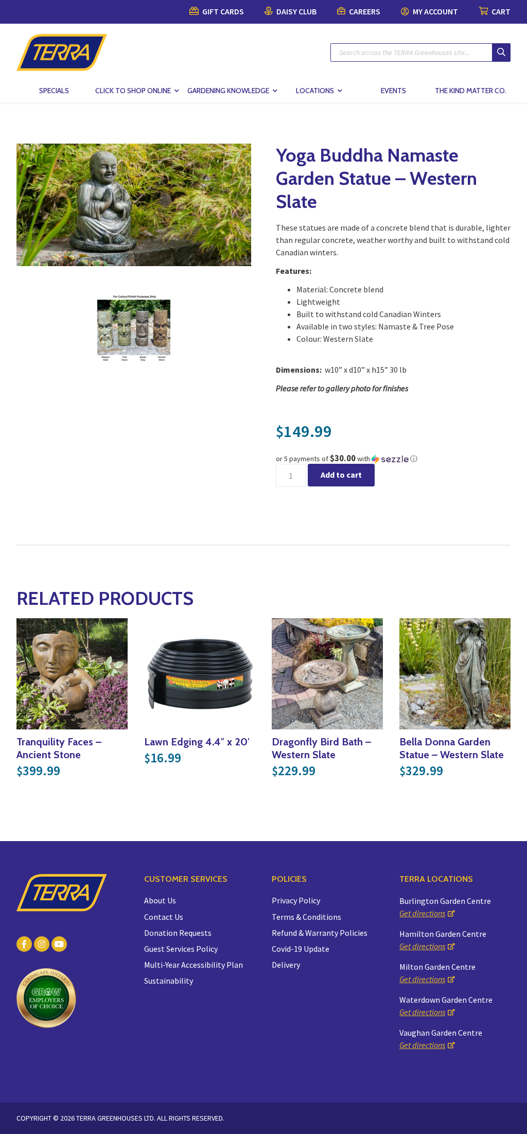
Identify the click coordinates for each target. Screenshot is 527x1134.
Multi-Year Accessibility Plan (193, 964)
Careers (363, 11)
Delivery (286, 964)
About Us (160, 900)
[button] (393, 458)
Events (393, 90)
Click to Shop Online (133, 90)
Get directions (422, 913)
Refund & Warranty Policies (319, 933)
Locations (315, 90)
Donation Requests (178, 933)
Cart (500, 11)
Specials (54, 90)
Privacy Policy (296, 900)
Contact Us (163, 917)
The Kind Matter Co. (470, 90)
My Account (434, 11)
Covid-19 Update (300, 949)
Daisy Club (296, 11)
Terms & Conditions (306, 917)
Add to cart (341, 474)
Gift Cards (222, 11)
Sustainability (168, 980)
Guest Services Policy (181, 949)
